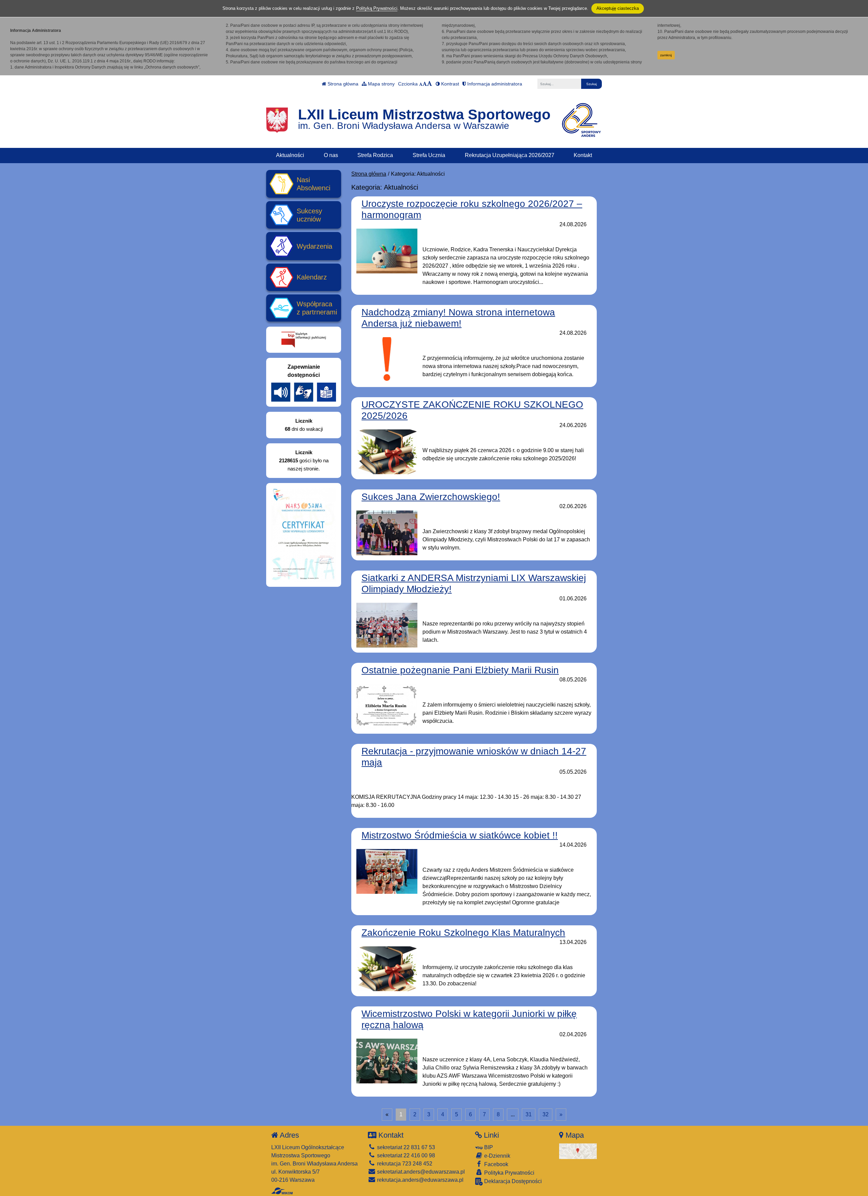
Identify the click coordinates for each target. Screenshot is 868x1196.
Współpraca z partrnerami (317, 308)
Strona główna (342, 83)
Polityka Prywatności (508, 1173)
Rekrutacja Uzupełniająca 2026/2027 (509, 155)
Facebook (495, 1164)
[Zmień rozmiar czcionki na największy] (429, 83)
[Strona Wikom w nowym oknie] (282, 1191)
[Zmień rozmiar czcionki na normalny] (420, 83)
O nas (331, 155)
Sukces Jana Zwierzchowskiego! (430, 496)
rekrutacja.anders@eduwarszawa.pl (419, 1180)
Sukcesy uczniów (309, 215)
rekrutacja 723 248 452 (404, 1163)
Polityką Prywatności (376, 8)
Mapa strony (381, 83)
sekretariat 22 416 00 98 (405, 1155)
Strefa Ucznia (429, 155)
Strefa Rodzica (375, 155)
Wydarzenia (314, 246)
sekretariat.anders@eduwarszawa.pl (420, 1172)
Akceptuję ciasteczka (617, 8)
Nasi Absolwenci (313, 184)
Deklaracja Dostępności (512, 1181)
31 (529, 1114)
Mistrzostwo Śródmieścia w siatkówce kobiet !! (459, 835)
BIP (488, 1147)
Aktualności (290, 155)
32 (545, 1114)
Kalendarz (312, 277)
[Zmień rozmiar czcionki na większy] (424, 83)
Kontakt (583, 155)
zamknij (666, 55)
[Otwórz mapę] (578, 1151)
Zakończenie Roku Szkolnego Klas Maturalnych (463, 932)
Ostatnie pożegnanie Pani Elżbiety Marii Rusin (460, 670)
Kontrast (449, 83)
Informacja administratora (494, 83)
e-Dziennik (496, 1156)
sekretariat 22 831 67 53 (405, 1147)
